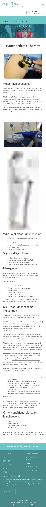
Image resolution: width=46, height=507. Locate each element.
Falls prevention (33, 471)
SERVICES (6, 461)
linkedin (26, 21)
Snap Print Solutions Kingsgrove (27, 504)
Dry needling (31, 467)
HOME (5, 457)
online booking (9, 21)
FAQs (5, 472)
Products (7, 468)
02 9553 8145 (37, 13)
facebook (22, 21)
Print (12, 18)
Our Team (7, 465)
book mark (5, 18)
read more (8, 492)
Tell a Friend (20, 18)
